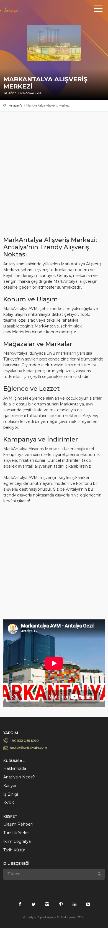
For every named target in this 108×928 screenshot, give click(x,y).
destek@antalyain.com (28, 747)
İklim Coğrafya (17, 841)
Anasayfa (15, 105)
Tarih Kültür (14, 850)
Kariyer (10, 785)
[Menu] (98, 10)
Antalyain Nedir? (19, 777)
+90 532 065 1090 (24, 740)
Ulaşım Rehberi (18, 824)
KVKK (8, 802)
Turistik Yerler (16, 832)
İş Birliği (10, 794)
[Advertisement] (54, 177)
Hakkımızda (14, 768)
